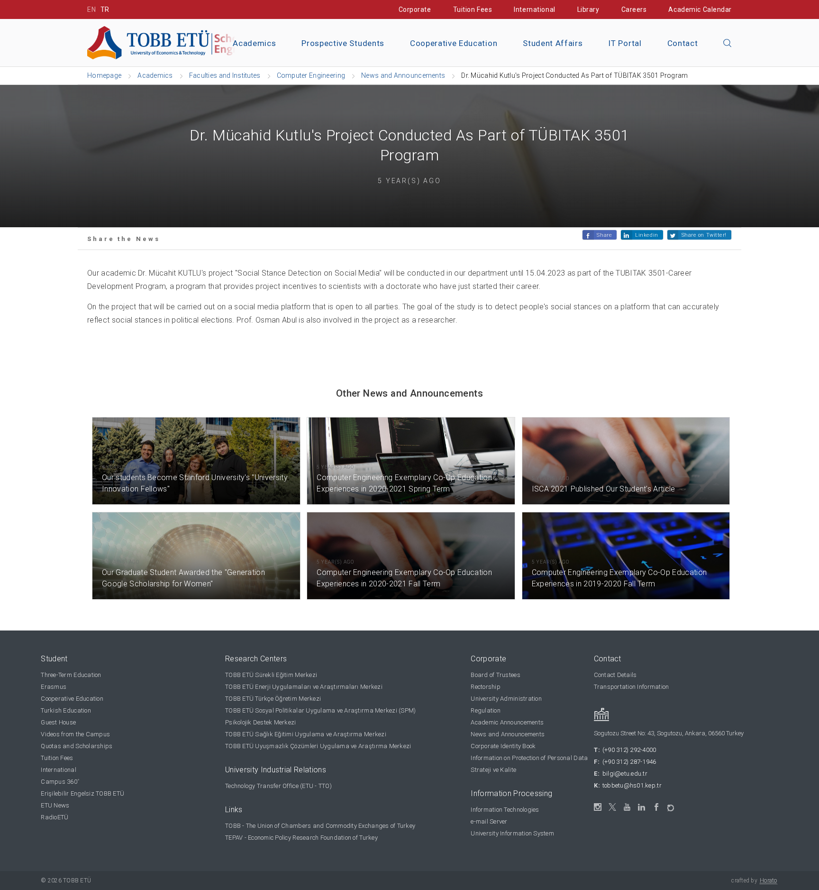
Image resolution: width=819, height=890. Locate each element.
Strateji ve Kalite (493, 769)
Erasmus (53, 686)
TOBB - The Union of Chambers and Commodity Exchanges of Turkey (320, 825)
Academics (254, 43)
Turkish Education (66, 710)
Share (604, 235)
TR (104, 9)
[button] (727, 44)
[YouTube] (627, 807)
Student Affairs (552, 43)
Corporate (415, 9)
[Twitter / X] (613, 807)
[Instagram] (598, 807)
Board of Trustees (495, 674)
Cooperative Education (453, 43)
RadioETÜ (54, 817)
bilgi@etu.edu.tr (624, 773)
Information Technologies (505, 809)
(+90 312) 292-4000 (629, 749)
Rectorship (485, 686)
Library (588, 9)
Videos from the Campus (75, 734)
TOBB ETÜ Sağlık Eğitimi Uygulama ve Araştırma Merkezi (305, 734)
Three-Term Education (71, 674)
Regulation (485, 710)
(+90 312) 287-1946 (629, 761)
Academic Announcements (507, 722)
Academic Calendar (700, 9)
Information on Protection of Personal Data (529, 757)
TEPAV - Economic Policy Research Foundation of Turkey (301, 837)
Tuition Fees (472, 9)
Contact (682, 43)
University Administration (506, 698)
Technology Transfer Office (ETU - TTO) (278, 785)
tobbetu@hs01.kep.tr (632, 785)
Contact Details (615, 674)
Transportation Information (631, 686)
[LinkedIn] (642, 807)
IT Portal (624, 43)
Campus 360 (60, 781)
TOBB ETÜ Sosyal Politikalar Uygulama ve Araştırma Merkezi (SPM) (320, 710)
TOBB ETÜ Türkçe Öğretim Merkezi (273, 698)
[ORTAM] (671, 805)
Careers (634, 9)
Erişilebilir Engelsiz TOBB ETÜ (82, 793)
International (534, 9)
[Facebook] (657, 807)
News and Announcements (508, 734)
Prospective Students (342, 43)
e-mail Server (489, 821)
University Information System (512, 833)
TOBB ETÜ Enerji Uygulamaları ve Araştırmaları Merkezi (303, 686)
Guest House (58, 722)
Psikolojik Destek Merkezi (260, 722)
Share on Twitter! (704, 235)
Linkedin (646, 235)
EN (91, 9)
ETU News (55, 805)
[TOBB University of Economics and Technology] (193, 41)
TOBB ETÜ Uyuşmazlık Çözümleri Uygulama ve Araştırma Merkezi (318, 746)
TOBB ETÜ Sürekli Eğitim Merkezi (271, 674)
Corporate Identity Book (503, 746)
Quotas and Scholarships (76, 746)
